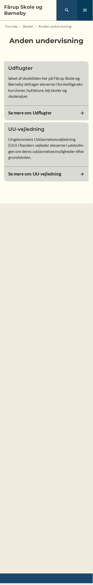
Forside (11, 26)
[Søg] (66, 10)
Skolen (28, 26)
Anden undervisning (54, 26)
